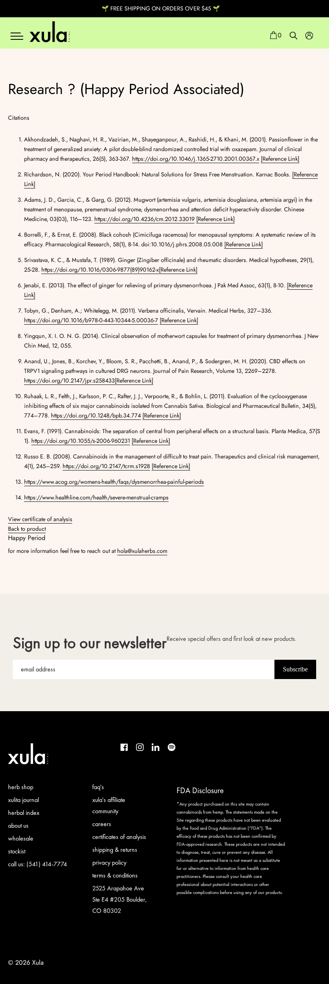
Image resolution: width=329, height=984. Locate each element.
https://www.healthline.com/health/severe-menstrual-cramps (96, 497)
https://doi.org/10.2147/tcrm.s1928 (106, 466)
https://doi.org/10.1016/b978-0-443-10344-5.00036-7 (91, 320)
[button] (275, 35)
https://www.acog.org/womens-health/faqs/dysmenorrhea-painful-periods (114, 482)
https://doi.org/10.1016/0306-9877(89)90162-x (100, 270)
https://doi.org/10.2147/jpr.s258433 (69, 380)
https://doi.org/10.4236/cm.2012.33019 (144, 219)
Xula (38, 962)
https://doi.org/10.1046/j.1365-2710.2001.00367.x (195, 159)
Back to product (27, 529)
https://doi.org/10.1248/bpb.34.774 (96, 415)
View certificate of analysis (40, 519)
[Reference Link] (280, 159)
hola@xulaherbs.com (142, 551)
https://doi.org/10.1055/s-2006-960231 (80, 441)
